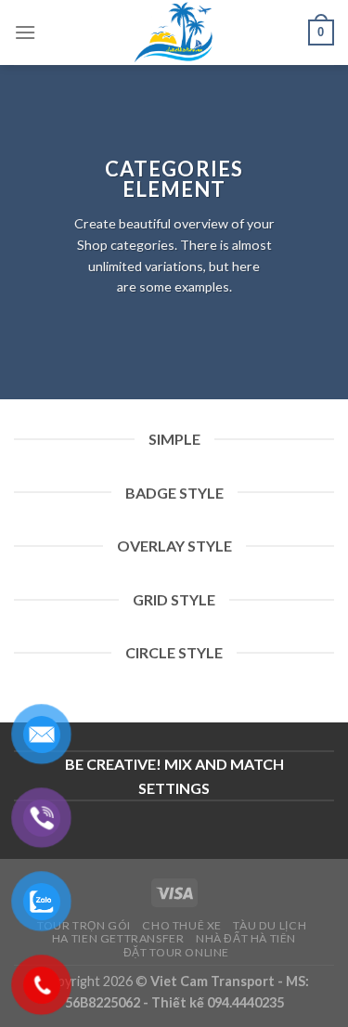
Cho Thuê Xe (182, 925)
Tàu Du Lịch (269, 925)
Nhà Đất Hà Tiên (246, 938)
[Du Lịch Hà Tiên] (174, 32)
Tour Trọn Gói (84, 925)
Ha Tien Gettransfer (118, 938)
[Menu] (25, 32)
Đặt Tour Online (176, 952)
